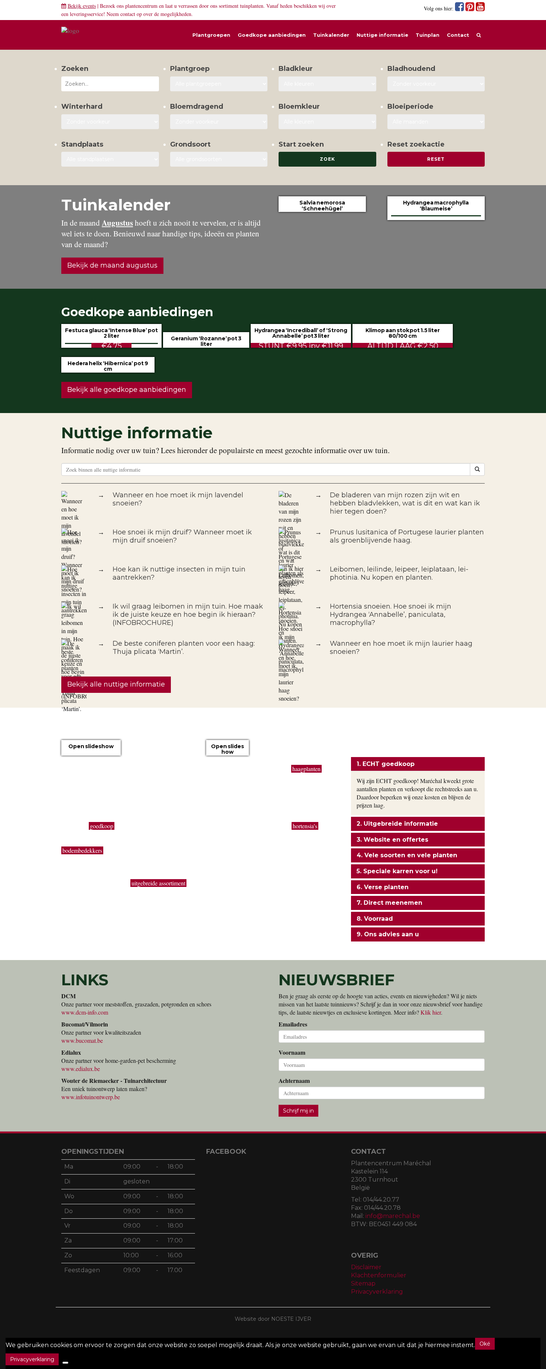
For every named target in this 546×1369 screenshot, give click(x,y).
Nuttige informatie (382, 35)
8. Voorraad (375, 918)
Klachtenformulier (378, 1275)
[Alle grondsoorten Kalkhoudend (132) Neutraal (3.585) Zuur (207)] (219, 159)
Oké (485, 1343)
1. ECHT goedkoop (386, 763)
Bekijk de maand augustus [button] (112, 265)
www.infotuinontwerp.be (90, 1097)
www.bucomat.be (82, 1040)
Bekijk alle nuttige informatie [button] (116, 684)
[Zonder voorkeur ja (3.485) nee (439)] (219, 121)
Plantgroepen (211, 35)
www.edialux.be (80, 1068)
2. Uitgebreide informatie (397, 823)
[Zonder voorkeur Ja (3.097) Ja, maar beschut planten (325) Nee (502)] (110, 121)
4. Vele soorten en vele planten (407, 855)
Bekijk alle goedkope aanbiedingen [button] (126, 390)
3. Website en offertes (392, 839)
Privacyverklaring (377, 1291)
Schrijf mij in (298, 1110)
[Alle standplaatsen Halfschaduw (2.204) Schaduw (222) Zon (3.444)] (110, 159)
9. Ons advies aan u (388, 934)
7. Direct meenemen (389, 902)
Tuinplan (427, 35)
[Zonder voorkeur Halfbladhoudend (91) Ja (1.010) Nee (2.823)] (436, 83)
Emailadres (293, 1024)
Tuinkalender (331, 35)
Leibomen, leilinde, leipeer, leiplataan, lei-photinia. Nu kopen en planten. (399, 573)
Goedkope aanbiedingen (272, 35)
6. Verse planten (383, 887)
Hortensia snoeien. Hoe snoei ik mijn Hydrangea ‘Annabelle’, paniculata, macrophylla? (390, 614)
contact (127, 13)
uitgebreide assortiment (158, 883)
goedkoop (101, 826)
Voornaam (292, 1052)
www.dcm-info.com (84, 1012)
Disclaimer (366, 1267)
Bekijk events (82, 5)
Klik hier (430, 1012)
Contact (458, 35)
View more (91, 755)
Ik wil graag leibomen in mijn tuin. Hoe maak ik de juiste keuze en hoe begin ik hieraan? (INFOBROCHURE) (188, 614)
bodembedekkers (82, 850)
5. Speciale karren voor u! (397, 871)
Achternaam (294, 1081)
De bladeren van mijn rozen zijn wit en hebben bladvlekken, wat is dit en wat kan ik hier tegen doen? (405, 503)
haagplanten (306, 769)
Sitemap (363, 1283)
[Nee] (65, 1363)
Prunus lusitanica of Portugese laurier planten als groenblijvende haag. (407, 536)
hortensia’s (305, 826)
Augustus (117, 222)
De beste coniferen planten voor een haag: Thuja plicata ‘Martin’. (184, 647)
